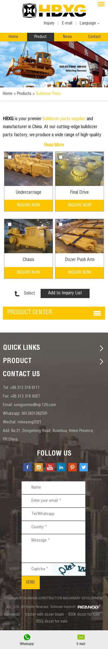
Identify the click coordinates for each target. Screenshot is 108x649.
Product (40, 37)
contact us (21, 374)
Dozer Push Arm (79, 260)
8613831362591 (35, 414)
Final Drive (79, 193)
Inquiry (48, 24)
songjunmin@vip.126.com (35, 405)
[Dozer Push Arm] (79, 236)
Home (13, 37)
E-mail (81, 644)
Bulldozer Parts (48, 94)
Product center (29, 313)
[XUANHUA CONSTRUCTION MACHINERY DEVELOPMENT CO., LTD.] (54, 10)
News (67, 37)
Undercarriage (28, 193)
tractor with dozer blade (44, 615)
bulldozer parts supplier (64, 119)
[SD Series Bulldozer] (54, 64)
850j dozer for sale (51, 622)
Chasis (28, 260)
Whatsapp (27, 644)
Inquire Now (28, 205)
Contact (94, 37)
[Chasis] (28, 236)
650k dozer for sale (84, 615)
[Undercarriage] (28, 169)
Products (24, 94)
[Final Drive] (79, 169)
